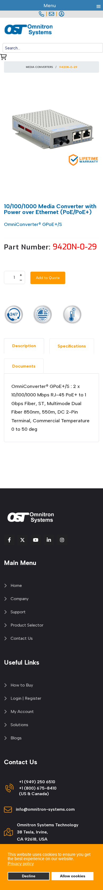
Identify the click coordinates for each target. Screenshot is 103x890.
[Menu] (99, 30)
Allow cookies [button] (72, 876)
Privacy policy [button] (21, 863)
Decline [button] (28, 876)
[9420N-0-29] (51, 130)
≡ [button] (98, 5)
